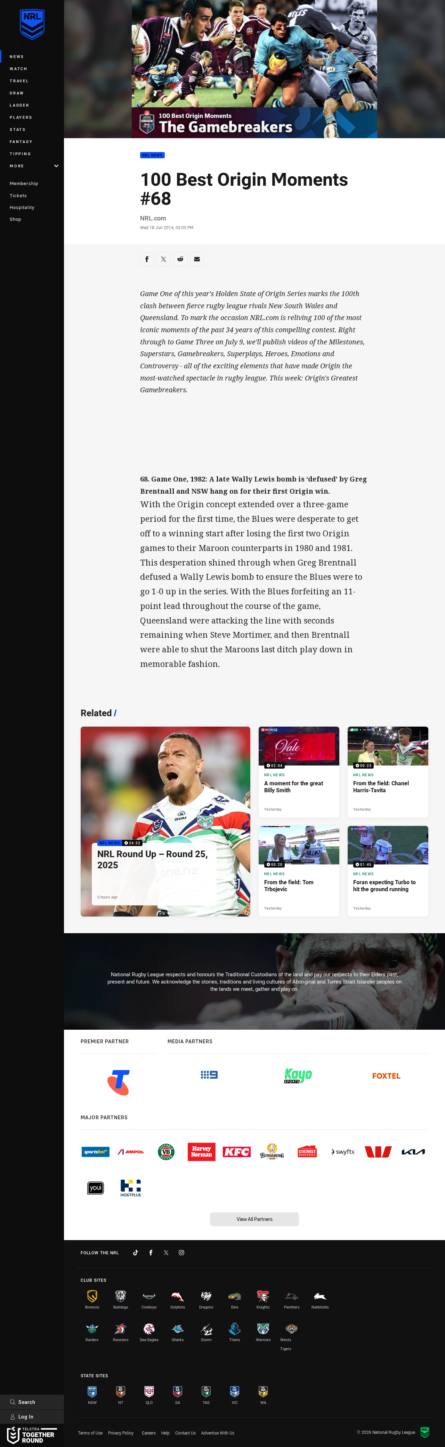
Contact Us (185, 1433)
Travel (19, 80)
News (17, 56)
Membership (24, 183)
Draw (17, 92)
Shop (15, 219)
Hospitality (22, 207)
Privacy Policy (121, 1433)
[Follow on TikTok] (135, 1252)
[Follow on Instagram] (181, 1252)
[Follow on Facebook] (151, 1252)
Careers (149, 1433)
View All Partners (255, 1219)
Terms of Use (90, 1433)
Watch (19, 68)
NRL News (152, 155)
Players (21, 117)
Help (165, 1433)
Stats (18, 129)
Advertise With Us (217, 1433)
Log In (26, 1416)
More (17, 165)
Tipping (20, 153)
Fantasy (21, 141)
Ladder (20, 105)
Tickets (18, 195)
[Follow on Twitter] (166, 1252)
